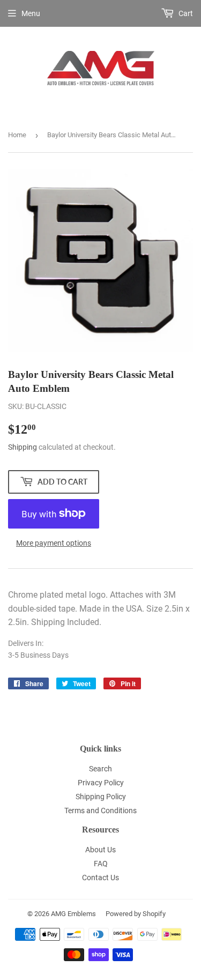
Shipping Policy (101, 796)
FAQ (101, 863)
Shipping (22, 447)
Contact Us (100, 877)
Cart (185, 13)
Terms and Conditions (100, 810)
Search (100, 768)
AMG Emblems (73, 914)
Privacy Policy (101, 782)
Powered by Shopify (136, 914)
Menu (30, 13)
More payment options (53, 543)
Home (17, 135)
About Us (100, 849)
